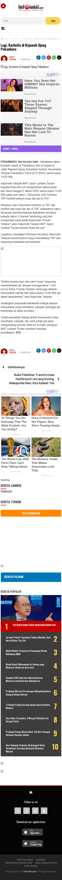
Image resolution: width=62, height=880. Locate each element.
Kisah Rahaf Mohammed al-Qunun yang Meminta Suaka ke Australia (25, 666)
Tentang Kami (25, 860)
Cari (53, 21)
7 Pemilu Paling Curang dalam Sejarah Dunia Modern (28, 706)
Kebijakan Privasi (46, 863)
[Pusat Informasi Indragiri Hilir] (31, 793)
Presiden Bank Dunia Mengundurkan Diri (34, 625)
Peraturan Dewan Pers (18, 863)
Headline (12, 59)
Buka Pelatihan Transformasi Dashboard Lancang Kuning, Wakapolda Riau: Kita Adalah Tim (31, 379)
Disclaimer (31, 866)
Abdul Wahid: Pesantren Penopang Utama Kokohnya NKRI (26, 652)
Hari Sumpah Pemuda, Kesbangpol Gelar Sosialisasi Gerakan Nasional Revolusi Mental (25, 748)
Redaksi (40, 860)
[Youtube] (44, 810)
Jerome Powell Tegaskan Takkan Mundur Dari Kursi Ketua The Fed (28, 639)
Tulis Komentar (31, 513)
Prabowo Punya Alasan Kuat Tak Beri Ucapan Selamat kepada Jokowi (28, 733)
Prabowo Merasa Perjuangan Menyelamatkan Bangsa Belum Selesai (28, 693)
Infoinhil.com (30, 871)
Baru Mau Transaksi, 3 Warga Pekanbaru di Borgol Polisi (27, 720)
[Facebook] (17, 810)
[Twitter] (35, 810)
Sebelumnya (16, 367)
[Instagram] (26, 810)
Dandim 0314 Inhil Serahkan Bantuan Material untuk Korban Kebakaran (24, 679)
